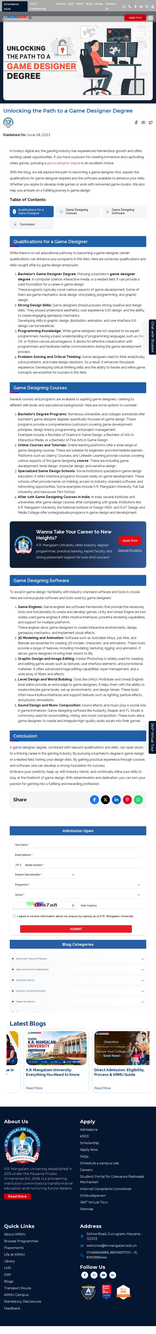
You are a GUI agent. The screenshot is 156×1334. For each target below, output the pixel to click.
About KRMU (15, 1234)
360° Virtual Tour (152, 737)
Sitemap (86, 1209)
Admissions (89, 1130)
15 (135, 1252)
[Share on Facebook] (94, 799)
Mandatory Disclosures (22, 1301)
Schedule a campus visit (99, 1163)
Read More (17, 1196)
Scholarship (89, 1143)
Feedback (12, 1308)
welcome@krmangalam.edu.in (112, 1246)
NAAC (80, 3)
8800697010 (120, 1252)
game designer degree (64, 163)
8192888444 (97, 1257)
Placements (14, 1248)
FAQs (84, 1156)
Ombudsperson (93, 1196)
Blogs (8, 1281)
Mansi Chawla (27, 121)
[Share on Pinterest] (127, 799)
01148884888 (98, 1252)
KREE (84, 1136)
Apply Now (135, 17)
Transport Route (17, 1288)
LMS (7, 1268)
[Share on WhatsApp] (138, 799)
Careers (60, 3)
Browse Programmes (21, 1241)
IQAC (71, 3)
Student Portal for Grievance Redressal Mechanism (112, 1179)
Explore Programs (130, 550)
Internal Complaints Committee (105, 1189)
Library (98, 3)
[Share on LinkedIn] (116, 799)
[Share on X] (105, 799)
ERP (7, 1275)
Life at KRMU (14, 1254)
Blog (89, 3)
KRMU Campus (16, 1295)
